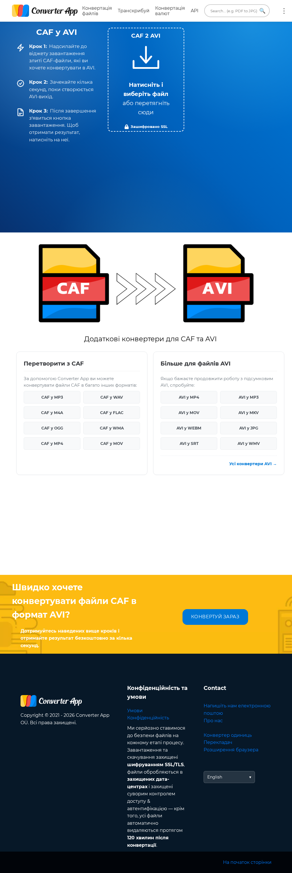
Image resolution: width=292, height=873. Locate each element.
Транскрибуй (133, 10)
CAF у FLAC (111, 412)
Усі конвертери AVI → (253, 463)
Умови (135, 710)
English (214, 777)
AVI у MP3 (249, 397)
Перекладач (218, 742)
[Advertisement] (146, 529)
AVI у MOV (189, 412)
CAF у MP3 (52, 397)
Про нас (213, 720)
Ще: (284, 11)
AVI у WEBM (189, 428)
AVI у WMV (249, 443)
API (194, 10)
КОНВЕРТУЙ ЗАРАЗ (215, 616)
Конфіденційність (148, 718)
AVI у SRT (189, 443)
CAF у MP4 (52, 443)
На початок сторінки (247, 862)
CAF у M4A (52, 412)
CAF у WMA (112, 428)
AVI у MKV (248, 412)
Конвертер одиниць (228, 735)
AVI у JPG (248, 428)
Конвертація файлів (97, 10)
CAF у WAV (111, 397)
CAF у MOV (111, 443)
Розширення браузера (231, 749)
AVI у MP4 (189, 397)
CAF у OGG (52, 428)
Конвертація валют (170, 10)
